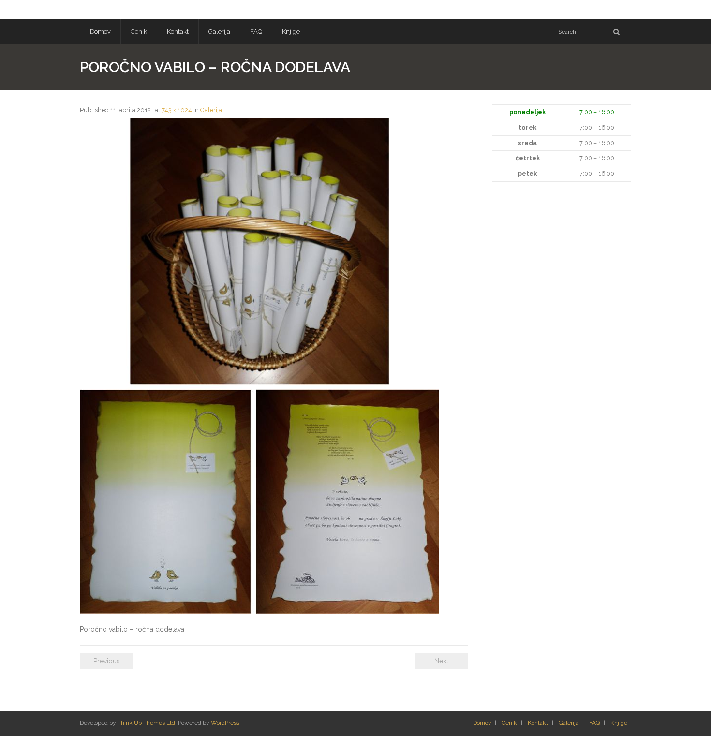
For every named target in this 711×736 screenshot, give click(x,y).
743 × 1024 (177, 110)
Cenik (509, 723)
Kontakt (538, 723)
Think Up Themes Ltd (146, 723)
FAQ (594, 723)
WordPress (225, 723)
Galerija (211, 110)
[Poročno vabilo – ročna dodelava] (259, 366)
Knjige (618, 723)
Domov (482, 723)
